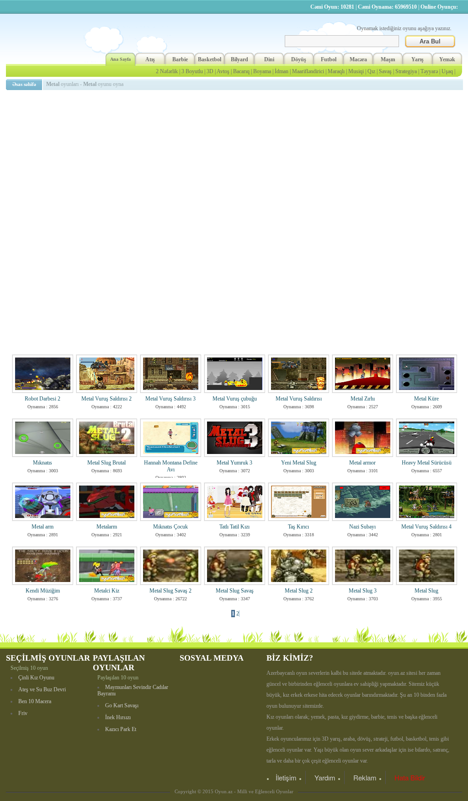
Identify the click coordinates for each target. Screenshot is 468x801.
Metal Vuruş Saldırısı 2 (106, 398)
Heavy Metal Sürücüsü (427, 462)
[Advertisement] (236, 158)
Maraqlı (336, 71)
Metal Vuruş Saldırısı (299, 398)
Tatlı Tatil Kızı (234, 526)
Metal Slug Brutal (106, 462)
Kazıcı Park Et (120, 729)
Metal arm (42, 526)
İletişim (286, 777)
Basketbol (209, 59)
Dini (269, 59)
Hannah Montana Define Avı (170, 466)
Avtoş (223, 71)
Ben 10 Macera (34, 701)
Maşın (388, 59)
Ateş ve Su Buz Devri (42, 689)
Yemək (447, 59)
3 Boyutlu (192, 71)
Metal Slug (426, 590)
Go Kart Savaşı (121, 705)
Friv (22, 713)
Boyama (262, 71)
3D (210, 71)
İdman (281, 71)
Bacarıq (241, 71)
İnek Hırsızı (118, 717)
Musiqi (356, 71)
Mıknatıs (42, 462)
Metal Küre (426, 398)
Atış (150, 59)
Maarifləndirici (308, 71)
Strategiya (406, 71)
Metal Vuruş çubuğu (235, 398)
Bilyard (239, 59)
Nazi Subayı (362, 526)
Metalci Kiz (106, 590)
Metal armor (362, 462)
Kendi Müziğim (43, 590)
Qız (371, 71)
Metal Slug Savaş (235, 590)
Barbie (180, 59)
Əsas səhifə (24, 84)
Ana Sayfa (120, 59)
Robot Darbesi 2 (42, 398)
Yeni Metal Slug (298, 462)
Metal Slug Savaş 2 (170, 590)
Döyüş (298, 59)
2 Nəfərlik (167, 71)
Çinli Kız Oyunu (36, 677)
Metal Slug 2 (299, 590)
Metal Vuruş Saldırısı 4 (426, 526)
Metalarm (106, 526)
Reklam (365, 777)
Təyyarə (429, 71)
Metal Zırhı (363, 398)
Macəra (358, 59)
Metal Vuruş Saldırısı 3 (170, 398)
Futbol (328, 59)
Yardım (324, 777)
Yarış (417, 59)
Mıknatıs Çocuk (170, 526)
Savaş (385, 71)
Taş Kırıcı (298, 526)
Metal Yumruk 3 (234, 462)
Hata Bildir (409, 777)
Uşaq (447, 71)
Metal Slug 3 (363, 590)
